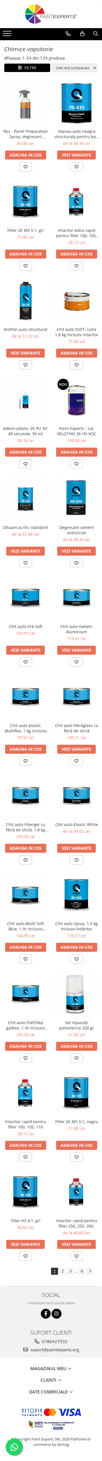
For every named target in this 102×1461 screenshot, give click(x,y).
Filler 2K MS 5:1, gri (25, 230)
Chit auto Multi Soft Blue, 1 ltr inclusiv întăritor (25, 926)
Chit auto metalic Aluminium (76, 629)
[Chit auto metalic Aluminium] (76, 598)
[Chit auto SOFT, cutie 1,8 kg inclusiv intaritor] (76, 301)
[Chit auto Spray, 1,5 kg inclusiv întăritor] (76, 895)
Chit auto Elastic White (76, 824)
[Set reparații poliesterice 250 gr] (76, 994)
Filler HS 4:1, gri (26, 1220)
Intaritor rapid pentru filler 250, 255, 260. (76, 1223)
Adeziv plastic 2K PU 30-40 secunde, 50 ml (25, 431)
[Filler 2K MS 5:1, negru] (76, 1093)
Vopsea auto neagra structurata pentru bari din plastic (76, 134)
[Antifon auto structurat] (25, 301)
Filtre (29, 67)
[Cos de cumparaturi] (82, 33)
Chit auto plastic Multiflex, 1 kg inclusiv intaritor (25, 728)
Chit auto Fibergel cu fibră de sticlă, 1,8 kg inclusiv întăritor (25, 827)
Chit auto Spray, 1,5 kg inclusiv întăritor (76, 926)
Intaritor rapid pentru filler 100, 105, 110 (25, 1124)
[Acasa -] (51, 14)
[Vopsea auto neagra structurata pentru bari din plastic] (76, 103)
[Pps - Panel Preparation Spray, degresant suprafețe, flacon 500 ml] (25, 103)
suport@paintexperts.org (54, 1349)
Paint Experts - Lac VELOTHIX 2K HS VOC (76, 431)
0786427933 (54, 1341)
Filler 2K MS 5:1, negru (76, 1121)
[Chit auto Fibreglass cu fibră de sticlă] (76, 697)
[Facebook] (46, 1314)
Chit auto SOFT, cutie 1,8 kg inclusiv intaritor (76, 332)
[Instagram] (56, 1314)
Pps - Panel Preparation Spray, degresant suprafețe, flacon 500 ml (25, 134)
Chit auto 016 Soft (25, 626)
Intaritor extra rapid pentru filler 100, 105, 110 (76, 233)
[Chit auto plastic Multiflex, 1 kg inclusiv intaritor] (25, 697)
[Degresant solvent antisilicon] (76, 499)
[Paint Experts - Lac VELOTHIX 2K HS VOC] (76, 400)
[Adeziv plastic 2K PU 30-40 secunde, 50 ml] (25, 400)
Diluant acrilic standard (25, 527)
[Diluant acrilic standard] (25, 499)
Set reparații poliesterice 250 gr (76, 1025)
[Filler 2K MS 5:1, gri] (25, 202)
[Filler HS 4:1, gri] (25, 1192)
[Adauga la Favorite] (25, 166)
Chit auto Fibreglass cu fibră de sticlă (76, 728)
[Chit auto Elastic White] (76, 796)
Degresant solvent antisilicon (77, 530)
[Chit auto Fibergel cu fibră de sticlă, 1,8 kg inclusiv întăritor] (25, 796)
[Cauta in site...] (95, 33)
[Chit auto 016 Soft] (25, 598)
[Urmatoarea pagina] (90, 1271)
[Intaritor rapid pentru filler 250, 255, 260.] (76, 1192)
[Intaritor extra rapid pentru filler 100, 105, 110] (76, 202)
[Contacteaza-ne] (68, 33)
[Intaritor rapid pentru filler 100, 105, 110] (25, 1093)
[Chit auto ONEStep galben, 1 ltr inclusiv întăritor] (25, 994)
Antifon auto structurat (25, 329)
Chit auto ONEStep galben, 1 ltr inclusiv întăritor (25, 1025)
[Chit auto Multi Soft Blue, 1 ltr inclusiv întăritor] (25, 895)
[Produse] (8, 35)
